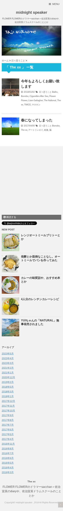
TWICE (27, 104)
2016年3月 (8, 472)
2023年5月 (8, 353)
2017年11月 (8, 405)
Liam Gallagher (35, 100)
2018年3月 (8, 391)
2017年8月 (8, 420)
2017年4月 (8, 439)
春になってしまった (36, 120)
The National (50, 100)
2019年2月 (8, 382)
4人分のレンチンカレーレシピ (40, 299)
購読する (11, 217)
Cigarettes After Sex (39, 96)
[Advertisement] (31, 181)
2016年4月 (8, 467)
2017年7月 (8, 424)
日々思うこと (45, 92)
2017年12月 (8, 401)
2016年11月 (8, 443)
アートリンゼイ (35, 130)
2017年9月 (8, 415)
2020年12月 (8, 377)
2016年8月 (8, 448)
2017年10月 (8, 410)
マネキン (36, 104)
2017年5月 (8, 434)
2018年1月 (8, 396)
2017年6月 (8, 429)
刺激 (46, 130)
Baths (55, 92)
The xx (24, 130)
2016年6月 (8, 458)
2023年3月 (8, 363)
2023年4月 (8, 358)
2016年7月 (8, 453)
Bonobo (25, 96)
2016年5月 (8, 462)
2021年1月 (8, 372)
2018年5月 (8, 386)
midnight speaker (31, 12)
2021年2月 (8, 367)
